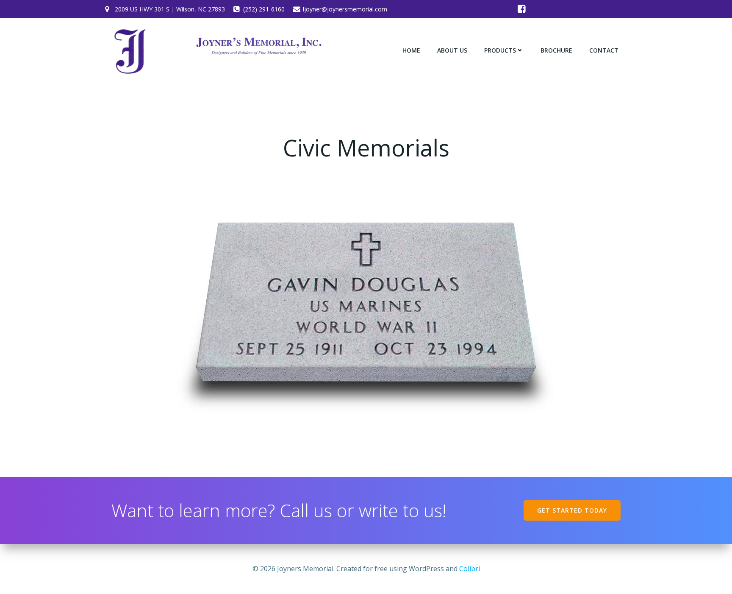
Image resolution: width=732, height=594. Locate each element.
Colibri (469, 568)
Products (500, 50)
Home (411, 50)
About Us (452, 50)
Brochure (556, 50)
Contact (603, 50)
